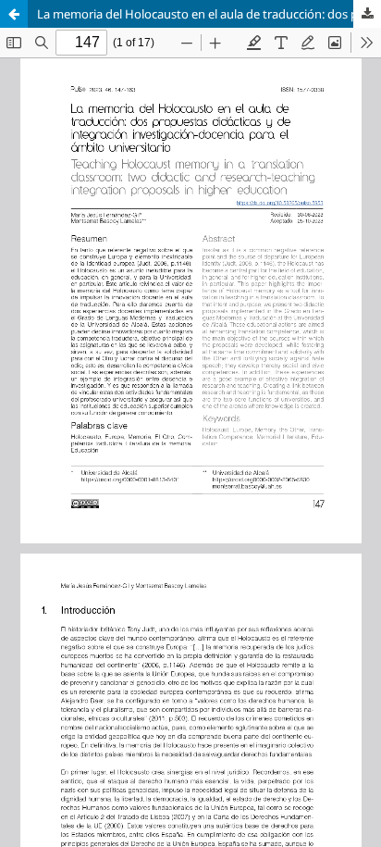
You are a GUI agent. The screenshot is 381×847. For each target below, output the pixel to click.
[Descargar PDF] (367, 14)
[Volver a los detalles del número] (14, 14)
